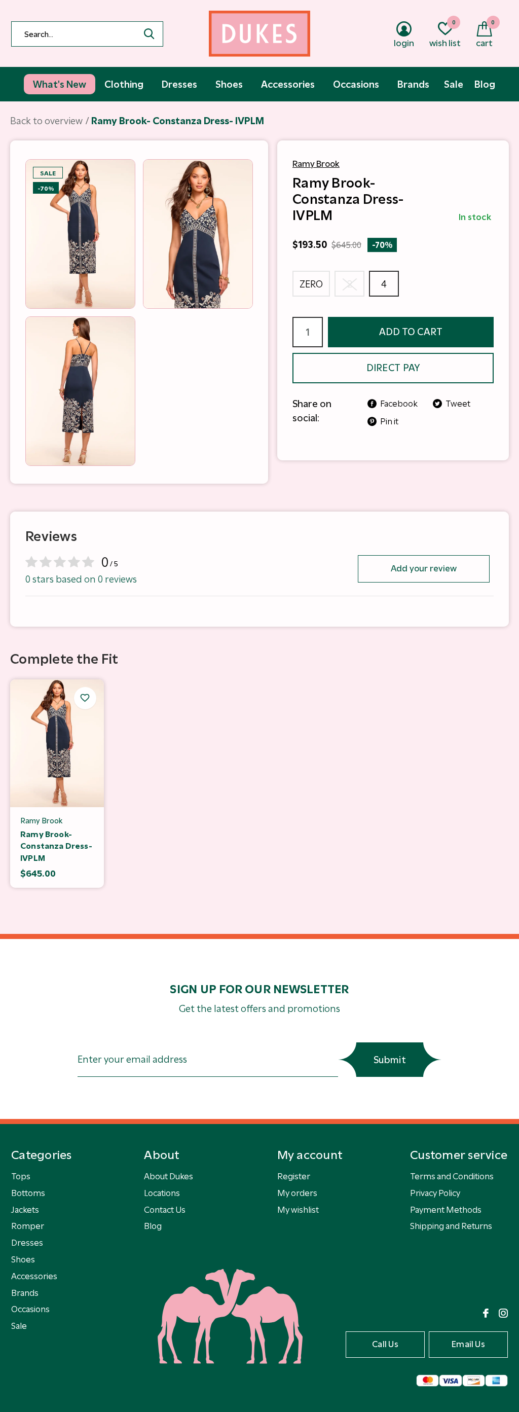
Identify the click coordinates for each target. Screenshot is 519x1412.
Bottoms (28, 1193)
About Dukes (168, 1176)
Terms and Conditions (452, 1176)
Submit (390, 1060)
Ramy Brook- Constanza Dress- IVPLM (56, 846)
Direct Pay (393, 368)
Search (149, 34)
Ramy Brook (316, 164)
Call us (385, 1344)
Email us (468, 1344)
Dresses (27, 1243)
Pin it (389, 421)
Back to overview (46, 121)
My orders (297, 1193)
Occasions (30, 1309)
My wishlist (298, 1210)
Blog (153, 1226)
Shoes (23, 1259)
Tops (20, 1176)
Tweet (458, 404)
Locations (162, 1193)
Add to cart (411, 332)
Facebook (399, 404)
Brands (25, 1293)
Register (293, 1176)
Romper (27, 1226)
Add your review (424, 568)
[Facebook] (486, 1313)
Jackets (25, 1210)
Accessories (34, 1276)
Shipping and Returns (451, 1226)
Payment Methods (445, 1210)
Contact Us (165, 1210)
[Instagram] (503, 1313)
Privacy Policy (435, 1193)
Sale (19, 1326)
